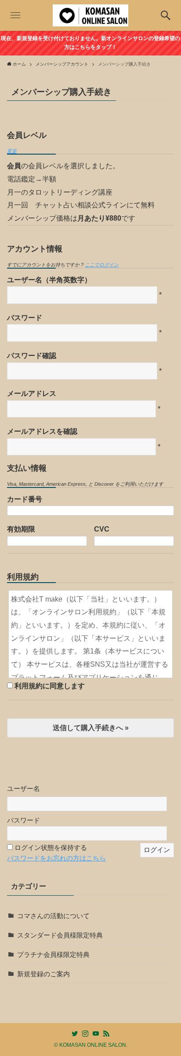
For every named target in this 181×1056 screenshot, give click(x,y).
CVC (101, 529)
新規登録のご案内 (43, 974)
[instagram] (85, 1034)
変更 (12, 151)
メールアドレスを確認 (42, 431)
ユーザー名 (23, 788)
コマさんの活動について (53, 915)
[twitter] (75, 1034)
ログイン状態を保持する (50, 847)
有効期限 (21, 529)
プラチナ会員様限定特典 (53, 954)
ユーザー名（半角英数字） (49, 280)
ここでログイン (102, 264)
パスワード (24, 317)
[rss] (106, 1034)
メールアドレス (31, 393)
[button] (165, 15)
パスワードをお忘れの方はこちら (56, 858)
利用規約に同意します (49, 686)
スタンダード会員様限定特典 (60, 935)
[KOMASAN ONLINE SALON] (90, 15)
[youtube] (96, 1034)
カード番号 (24, 499)
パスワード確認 (31, 355)
